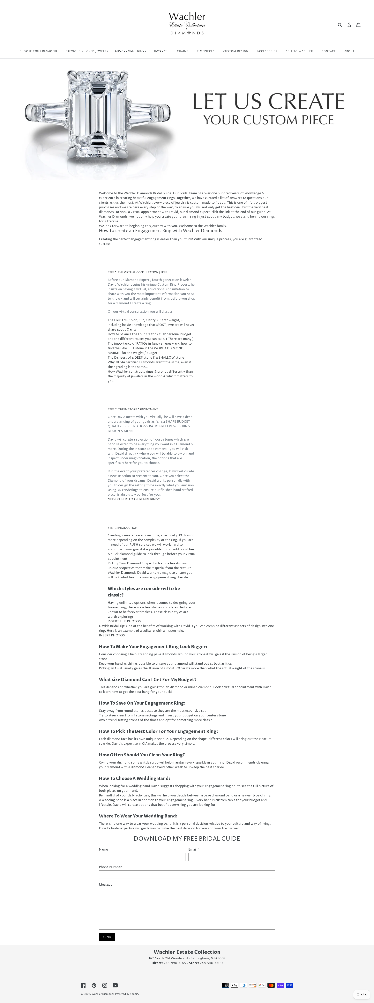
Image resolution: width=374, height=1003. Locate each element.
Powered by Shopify (127, 994)
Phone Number (110, 867)
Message (105, 884)
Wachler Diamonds (103, 994)
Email (193, 849)
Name (103, 849)
